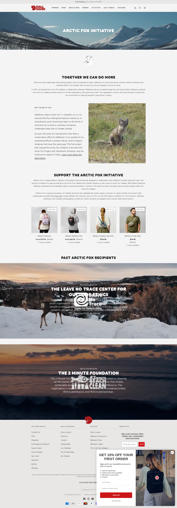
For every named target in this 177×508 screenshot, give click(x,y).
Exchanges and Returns (40, 444)
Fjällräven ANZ (71, 494)
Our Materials (66, 448)
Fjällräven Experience (98, 436)
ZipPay (34, 464)
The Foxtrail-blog (67, 452)
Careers (64, 440)
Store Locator (66, 432)
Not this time (116, 501)
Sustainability (65, 444)
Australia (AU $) (88, 489)
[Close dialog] (172, 452)
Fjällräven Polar (96, 440)
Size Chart (35, 456)
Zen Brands (65, 456)
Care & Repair (36, 452)
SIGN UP (116, 495)
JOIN (142, 444)
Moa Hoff (58, 196)
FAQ (33, 436)
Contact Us (35, 432)
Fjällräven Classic (96, 444)
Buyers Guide (36, 448)
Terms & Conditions (91, 494)
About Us (64, 436)
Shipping (34, 440)
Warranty (34, 460)
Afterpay (34, 468)
